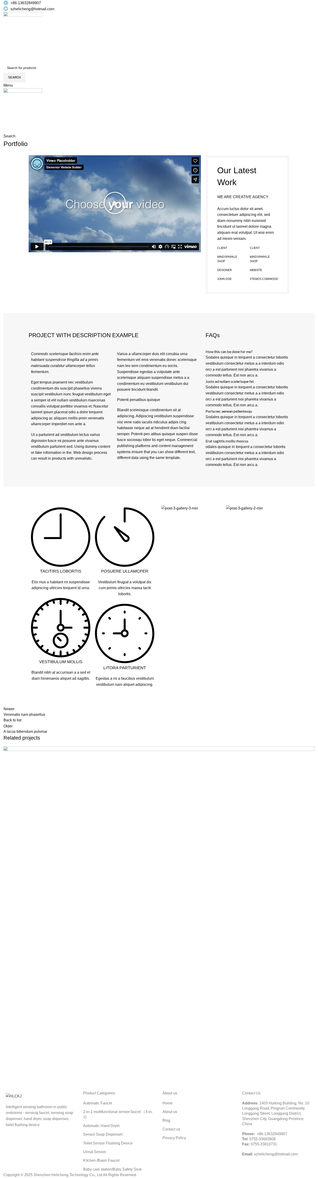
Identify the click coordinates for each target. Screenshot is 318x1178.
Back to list (12, 720)
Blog (166, 1120)
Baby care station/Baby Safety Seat (112, 1169)
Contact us (171, 1129)
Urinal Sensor (94, 1152)
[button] (114, 203)
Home (167, 1103)
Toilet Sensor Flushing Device (108, 1143)
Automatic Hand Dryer (101, 1126)
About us (169, 1112)
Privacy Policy (174, 1138)
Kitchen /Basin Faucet (101, 1160)
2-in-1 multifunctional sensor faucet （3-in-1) (118, 1114)
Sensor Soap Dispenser (103, 1134)
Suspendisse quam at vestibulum (51, 1073)
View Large (311, 749)
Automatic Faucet (97, 1103)
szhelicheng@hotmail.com (32, 9)
